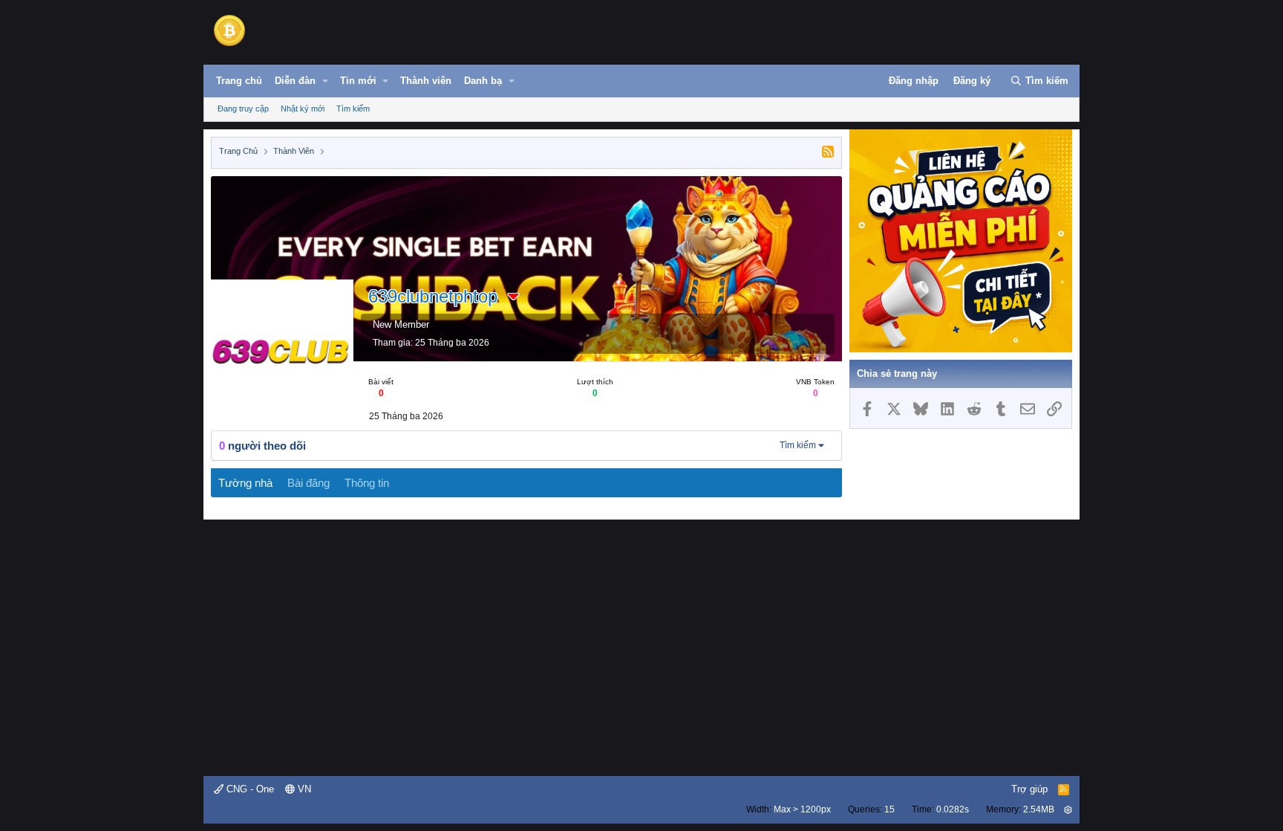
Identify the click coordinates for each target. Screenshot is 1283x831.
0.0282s (952, 809)
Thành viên (425, 80)
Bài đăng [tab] (308, 482)
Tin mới (358, 80)
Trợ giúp (1029, 789)
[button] (325, 81)
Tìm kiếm (353, 108)
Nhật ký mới (302, 108)
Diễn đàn (295, 80)
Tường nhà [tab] (245, 482)
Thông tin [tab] (367, 482)
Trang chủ (239, 80)
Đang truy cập (243, 108)
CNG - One (248, 789)
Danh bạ (483, 80)
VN (303, 789)
